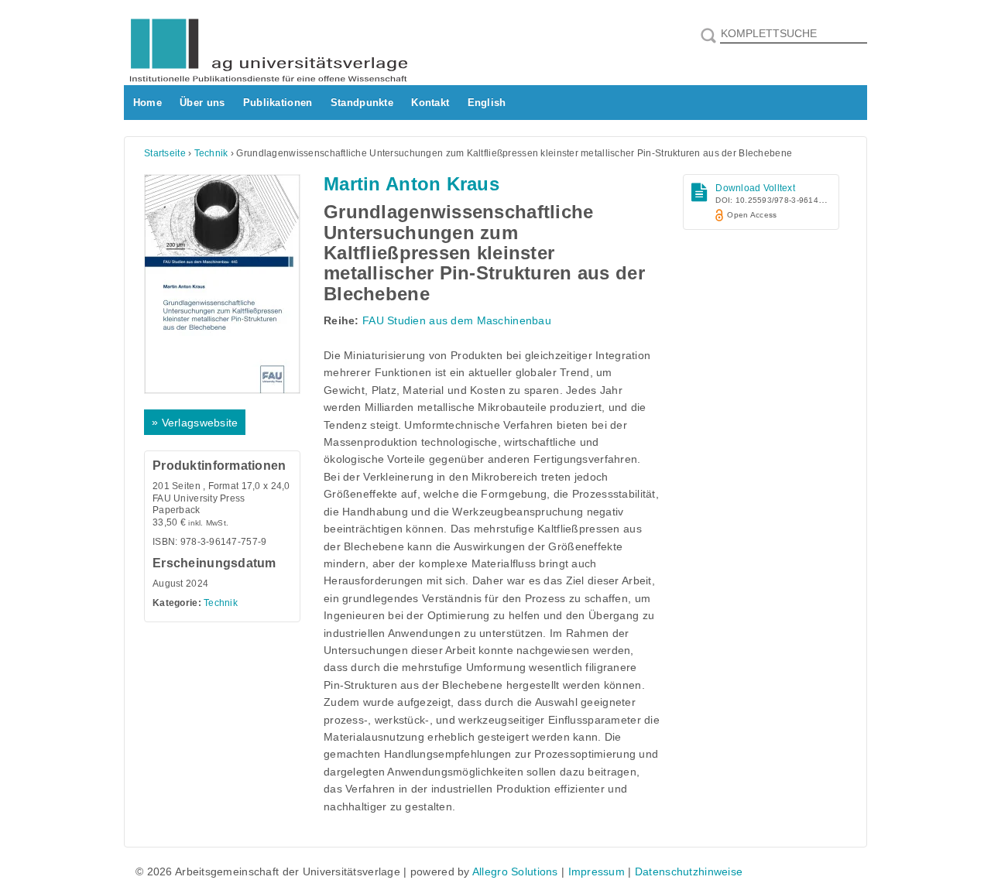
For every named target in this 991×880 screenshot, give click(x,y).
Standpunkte (362, 102)
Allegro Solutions (515, 871)
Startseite (165, 153)
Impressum (597, 871)
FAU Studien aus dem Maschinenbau (456, 320)
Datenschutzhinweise (688, 871)
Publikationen (278, 102)
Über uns (202, 102)
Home (147, 102)
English (487, 102)
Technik (211, 153)
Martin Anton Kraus (411, 183)
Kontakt (430, 102)
